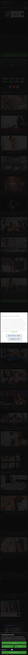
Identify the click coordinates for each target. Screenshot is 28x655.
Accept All (14, 642)
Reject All (20, 646)
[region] (14, 644)
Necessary (4, 649)
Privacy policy (14, 331)
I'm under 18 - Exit (15, 339)
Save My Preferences (14, 652)
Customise (7, 646)
